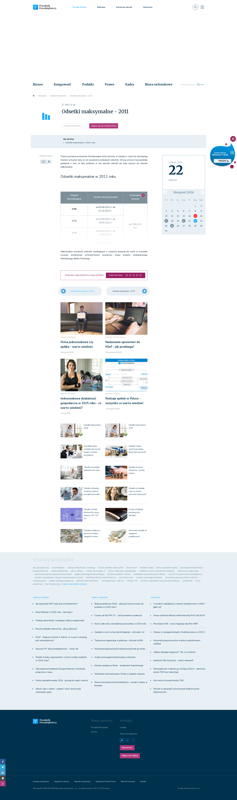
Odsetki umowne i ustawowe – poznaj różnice (136, 470)
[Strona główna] (34, 96)
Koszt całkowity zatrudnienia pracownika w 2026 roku (120, 623)
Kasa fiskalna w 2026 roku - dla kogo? (54, 612)
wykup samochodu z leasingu (81, 567)
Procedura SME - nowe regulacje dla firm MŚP (175, 623)
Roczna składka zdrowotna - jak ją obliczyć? (56, 628)
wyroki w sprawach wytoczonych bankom (160, 580)
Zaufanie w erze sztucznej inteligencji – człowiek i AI (119, 632)
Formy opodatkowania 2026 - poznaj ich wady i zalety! (62, 680)
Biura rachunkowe (158, 84)
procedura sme (126, 577)
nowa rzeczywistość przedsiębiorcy (185, 574)
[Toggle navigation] (202, 7)
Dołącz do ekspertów (128, 734)
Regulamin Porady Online (105, 781)
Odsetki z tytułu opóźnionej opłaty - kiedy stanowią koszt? (137, 449)
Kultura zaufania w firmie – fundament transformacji (118, 665)
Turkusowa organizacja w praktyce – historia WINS (118, 640)
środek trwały (146, 567)
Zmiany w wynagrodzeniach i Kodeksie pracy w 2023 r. (179, 632)
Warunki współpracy (82, 781)
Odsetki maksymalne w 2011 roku (80, 142)
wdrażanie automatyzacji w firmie (149, 574)
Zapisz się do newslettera (103, 125)
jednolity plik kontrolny (87, 580)
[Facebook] (2, 761)
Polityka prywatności (41, 781)
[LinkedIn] (2, 772)
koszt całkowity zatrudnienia (122, 570)
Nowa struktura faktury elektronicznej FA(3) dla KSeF (179, 615)
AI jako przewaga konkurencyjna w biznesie (115, 657)
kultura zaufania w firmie (119, 574)
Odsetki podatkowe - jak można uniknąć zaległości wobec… (92, 533)
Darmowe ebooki (124, 7)
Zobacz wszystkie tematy (74, 584)
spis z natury (77, 570)
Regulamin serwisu (61, 781)
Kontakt (123, 727)
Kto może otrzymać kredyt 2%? (168, 680)
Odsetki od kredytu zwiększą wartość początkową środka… (92, 491)
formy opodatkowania (166, 567)
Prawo (109, 84)
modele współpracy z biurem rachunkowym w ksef (59, 577)
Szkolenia (147, 7)
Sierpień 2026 (183, 192)
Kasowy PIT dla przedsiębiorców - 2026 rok (57, 648)
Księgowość (62, 84)
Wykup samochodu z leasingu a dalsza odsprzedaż (60, 620)
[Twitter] (2, 767)
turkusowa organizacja (187, 570)
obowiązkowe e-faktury (112, 580)
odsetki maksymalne (72, 126)
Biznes (38, 84)
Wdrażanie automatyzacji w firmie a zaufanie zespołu (119, 673)
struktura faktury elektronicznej (101, 577)
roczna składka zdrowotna (110, 567)
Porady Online (79, 7)
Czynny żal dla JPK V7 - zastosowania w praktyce (118, 615)
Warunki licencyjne (128, 781)
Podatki (88, 84)
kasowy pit (131, 567)
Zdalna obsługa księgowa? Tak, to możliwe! (174, 652)
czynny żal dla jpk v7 (96, 570)
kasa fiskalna (58, 567)
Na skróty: (68, 139)
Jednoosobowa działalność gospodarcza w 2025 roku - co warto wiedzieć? (80, 403)
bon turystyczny (53, 584)
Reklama (101, 7)
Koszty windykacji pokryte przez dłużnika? (136, 512)
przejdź (222, 161)
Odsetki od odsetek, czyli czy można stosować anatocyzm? (137, 491)
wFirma (94, 732)
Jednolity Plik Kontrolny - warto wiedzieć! (173, 660)
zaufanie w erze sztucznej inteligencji (156, 570)
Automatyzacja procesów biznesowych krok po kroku (119, 648)
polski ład (187, 580)
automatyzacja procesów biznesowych (53, 574)
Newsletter (127, 747)
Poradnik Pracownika (99, 727)
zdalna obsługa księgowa (61, 580)
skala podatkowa (59, 570)
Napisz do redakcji (130, 755)
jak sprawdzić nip (41, 567)
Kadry (129, 84)
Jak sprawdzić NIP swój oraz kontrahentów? (57, 603)
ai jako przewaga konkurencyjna (89, 574)
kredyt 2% (132, 580)
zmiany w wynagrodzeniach (149, 577)
